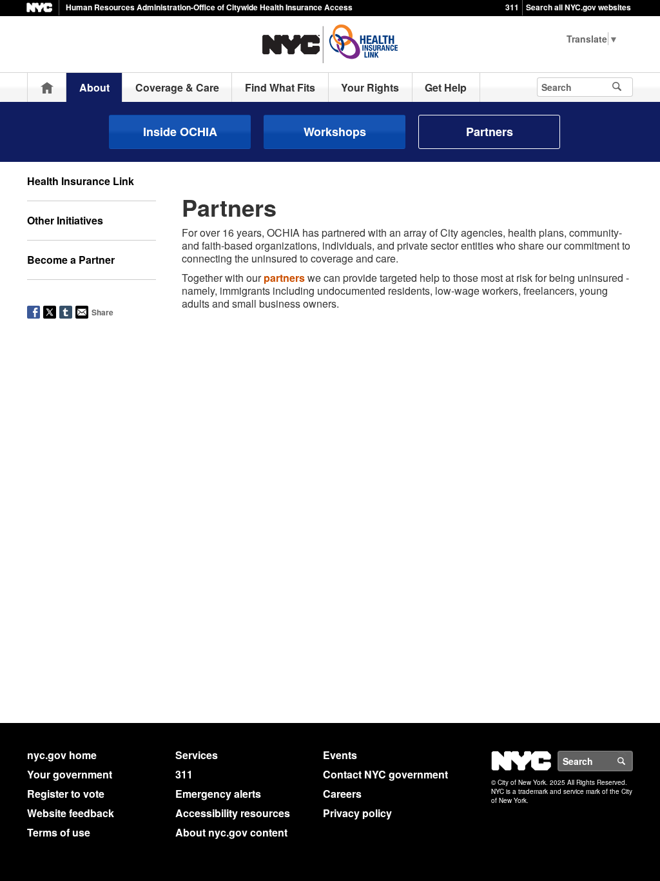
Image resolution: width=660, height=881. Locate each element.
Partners (489, 131)
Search (632, 761)
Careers (342, 793)
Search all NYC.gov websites (578, 7)
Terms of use (58, 832)
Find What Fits (280, 87)
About (94, 87)
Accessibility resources (232, 813)
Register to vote (65, 793)
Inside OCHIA (180, 131)
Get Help (446, 87)
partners (284, 277)
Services (196, 754)
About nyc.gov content (231, 832)
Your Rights (370, 87)
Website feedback (70, 813)
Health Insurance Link (80, 180)
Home (47, 87)
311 (512, 7)
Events (340, 754)
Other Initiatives (65, 220)
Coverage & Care (177, 87)
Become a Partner (71, 259)
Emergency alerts (218, 793)
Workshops (335, 131)
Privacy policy (357, 813)
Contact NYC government (385, 774)
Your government (69, 774)
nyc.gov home (62, 754)
